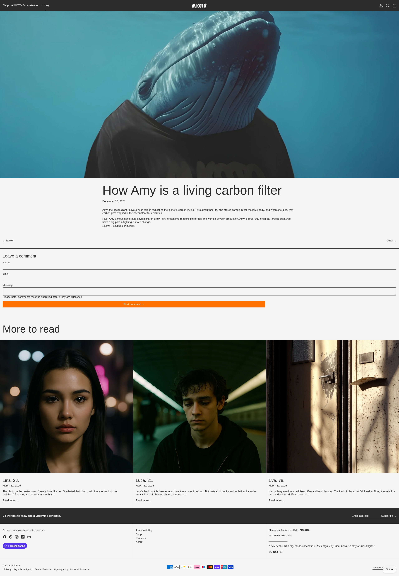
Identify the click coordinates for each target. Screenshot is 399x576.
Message (8, 285)
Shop (139, 534)
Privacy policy (10, 569)
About (139, 542)
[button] (388, 5)
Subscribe (387, 515)
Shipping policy (60, 569)
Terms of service (43, 569)
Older (390, 240)
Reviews (141, 538)
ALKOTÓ (15, 565)
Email (6, 273)
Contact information (79, 569)
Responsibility (144, 530)
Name (6, 262)
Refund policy (26, 569)
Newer (10, 240)
